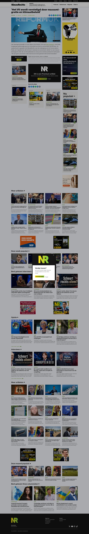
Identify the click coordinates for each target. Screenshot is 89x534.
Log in (47, 276)
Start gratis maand (39, 276)
